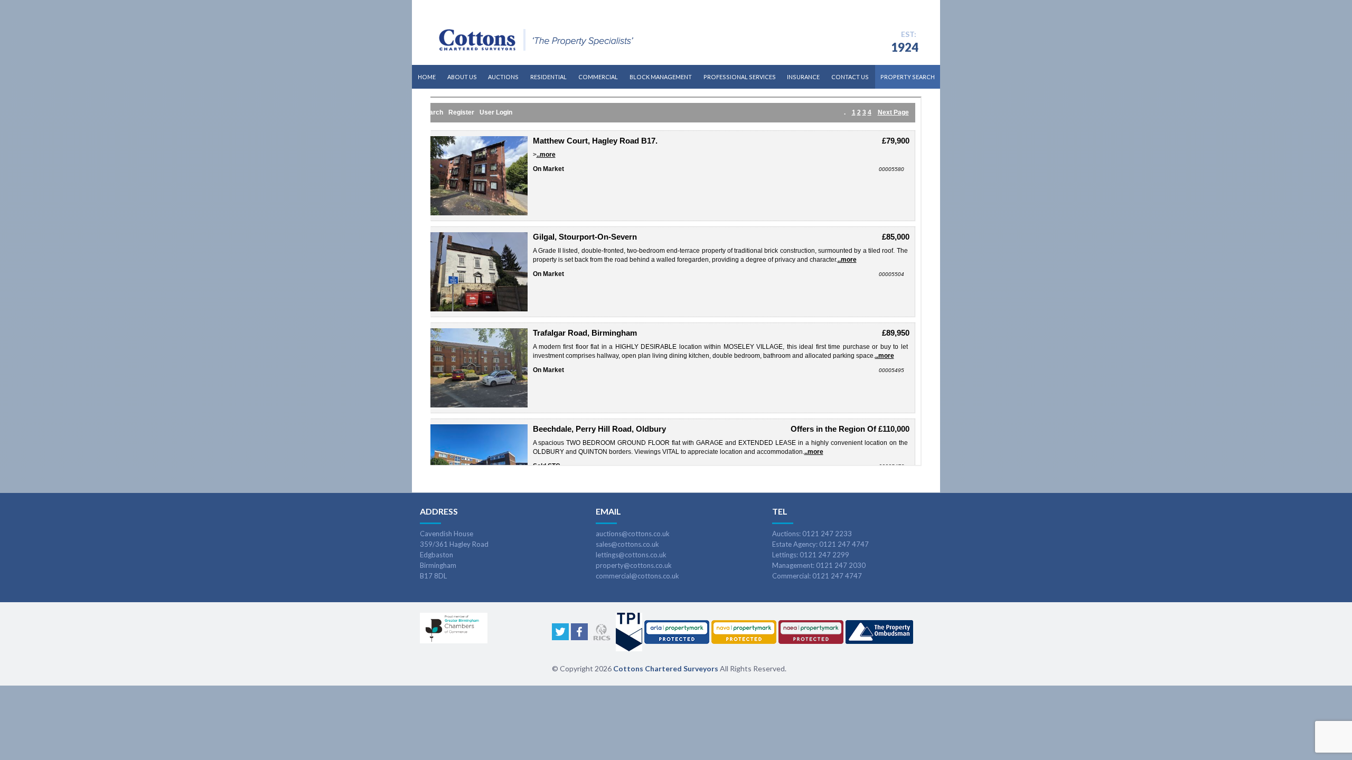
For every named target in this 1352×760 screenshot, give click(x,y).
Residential (548, 76)
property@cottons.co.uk (634, 565)
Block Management (661, 76)
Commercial (598, 76)
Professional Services (739, 76)
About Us (462, 76)
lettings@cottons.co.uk (631, 554)
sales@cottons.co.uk (627, 544)
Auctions (503, 76)
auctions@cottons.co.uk (633, 533)
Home (427, 76)
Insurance (803, 76)
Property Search (907, 76)
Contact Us (850, 76)
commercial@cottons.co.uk (637, 576)
